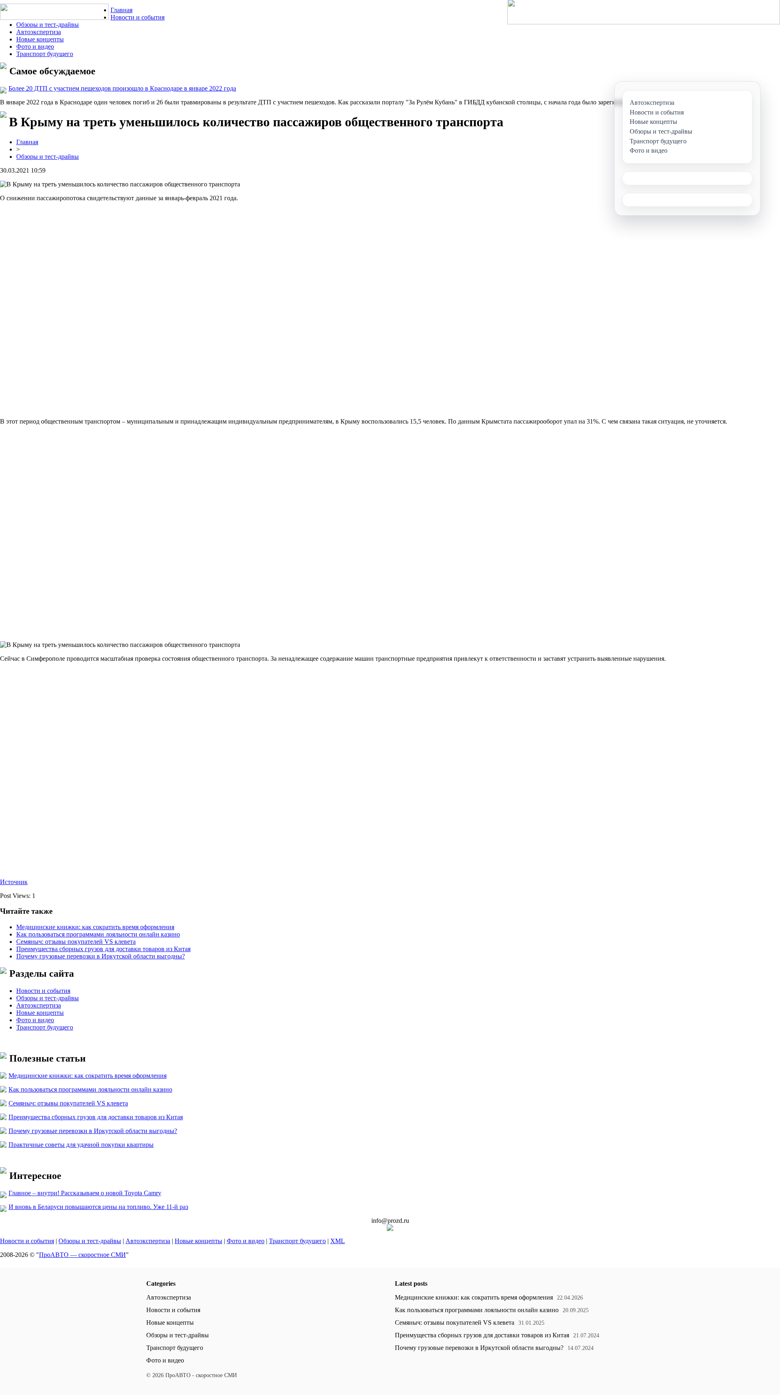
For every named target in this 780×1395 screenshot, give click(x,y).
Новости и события (137, 17)
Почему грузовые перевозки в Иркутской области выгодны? (100, 956)
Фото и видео (35, 46)
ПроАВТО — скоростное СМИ (82, 1254)
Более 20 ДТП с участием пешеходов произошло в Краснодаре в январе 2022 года (122, 88)
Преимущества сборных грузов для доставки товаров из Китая (103, 948)
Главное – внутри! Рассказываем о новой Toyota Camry (85, 1193)
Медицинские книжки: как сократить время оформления (95, 927)
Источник (14, 881)
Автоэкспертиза (38, 31)
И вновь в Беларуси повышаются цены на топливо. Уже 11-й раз (98, 1206)
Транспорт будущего (44, 53)
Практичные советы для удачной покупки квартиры (81, 1144)
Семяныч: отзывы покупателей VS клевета (76, 941)
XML (337, 1240)
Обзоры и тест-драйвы (47, 24)
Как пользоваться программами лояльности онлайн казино (98, 934)
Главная (121, 9)
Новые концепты (40, 39)
